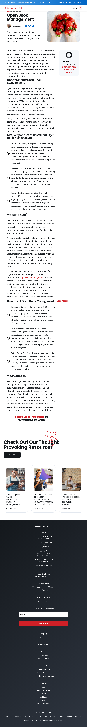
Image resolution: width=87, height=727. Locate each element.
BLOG (8, 11)
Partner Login (77, 2)
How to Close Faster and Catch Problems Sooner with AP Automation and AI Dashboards (43, 499)
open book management (32, 277)
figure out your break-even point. (69, 66)
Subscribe (43, 623)
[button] (26, 26)
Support (68, 2)
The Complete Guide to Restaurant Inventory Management (13, 499)
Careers (61, 2)
